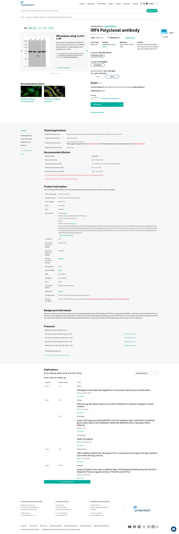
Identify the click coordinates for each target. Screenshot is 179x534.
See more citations (67, 482)
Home (22, 17)
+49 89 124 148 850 (96, 513)
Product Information (26, 139)
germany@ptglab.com (97, 515)
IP (39, 28)
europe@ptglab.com (62, 515)
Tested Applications (26, 135)
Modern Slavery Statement (101, 526)
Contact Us (24, 526)
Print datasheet (27, 150)
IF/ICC (51, 28)
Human (46, 378)
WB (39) (59, 373)
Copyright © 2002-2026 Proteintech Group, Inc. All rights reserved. (61, 529)
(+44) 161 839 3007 (61, 513)
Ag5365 (64, 213)
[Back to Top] (168, 529)
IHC (45, 28)
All (30, 28)
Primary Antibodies (39, 17)
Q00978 (60, 291)
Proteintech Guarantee (97, 112)
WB (35, 28)
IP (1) (74, 373)
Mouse (52, 378)
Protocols (23, 145)
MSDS (22, 154)
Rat (56, 378)
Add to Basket (97, 104)
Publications (113, 38)
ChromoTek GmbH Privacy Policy (30, 529)
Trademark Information (70, 526)
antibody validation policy (71, 57)
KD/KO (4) (53, 373)
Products (29, 17)
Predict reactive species (66, 235)
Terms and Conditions (56, 526)
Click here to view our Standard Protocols (57, 355)
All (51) (46, 373)
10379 (60, 270)
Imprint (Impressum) (85, 526)
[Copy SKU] (107, 73)
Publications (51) (25, 142)
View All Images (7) (63, 68)
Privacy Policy (33, 526)
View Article (80, 396)
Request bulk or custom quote (110, 98)
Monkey (60, 378)
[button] (173, 529)
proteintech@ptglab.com (28, 515)
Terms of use (43, 526)
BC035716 (73, 223)
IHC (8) (65, 373)
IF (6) (69, 373)
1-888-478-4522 (25, 513)
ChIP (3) (78, 373)
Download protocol (129, 334)
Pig (65, 378)
